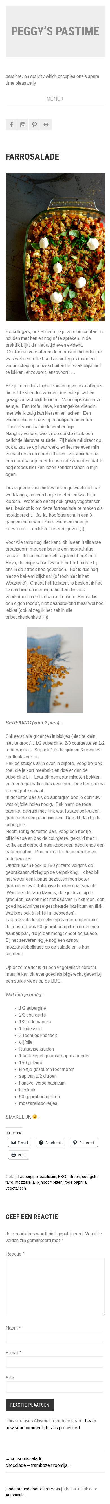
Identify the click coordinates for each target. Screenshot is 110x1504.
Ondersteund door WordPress (33, 1489)
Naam (13, 1328)
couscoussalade (27, 1458)
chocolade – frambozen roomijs (36, 1465)
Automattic (15, 1495)
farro (9, 1182)
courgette (90, 1177)
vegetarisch (16, 1188)
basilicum (48, 1177)
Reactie (15, 1254)
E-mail (13, 1352)
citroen (74, 1177)
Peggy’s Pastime (55, 31)
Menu (54, 99)
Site (10, 1377)
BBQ (62, 1177)
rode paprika (76, 1182)
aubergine (29, 1177)
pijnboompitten (50, 1182)
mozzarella (25, 1182)
